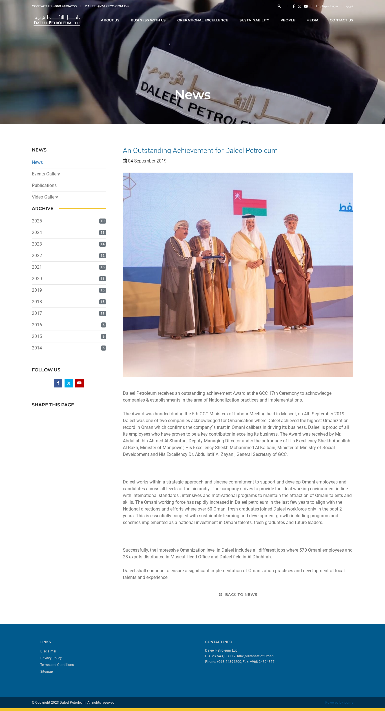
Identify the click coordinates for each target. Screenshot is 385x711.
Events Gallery (46, 174)
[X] (299, 6)
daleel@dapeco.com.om (107, 6)
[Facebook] (294, 6)
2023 (37, 244)
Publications (44, 185)
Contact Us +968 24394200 (54, 6)
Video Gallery (45, 197)
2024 (37, 232)
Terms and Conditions (57, 665)
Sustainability (254, 20)
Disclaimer (48, 651)
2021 (37, 267)
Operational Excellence (202, 20)
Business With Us (148, 20)
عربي (349, 6)
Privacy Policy (51, 658)
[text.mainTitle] (56, 20)
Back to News (240, 594)
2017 (37, 313)
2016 (37, 324)
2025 (37, 221)
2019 (37, 290)
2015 (37, 336)
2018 (37, 301)
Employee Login (327, 6)
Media (312, 20)
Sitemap (46, 672)
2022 (37, 255)
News (37, 162)
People (287, 20)
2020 (37, 278)
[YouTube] (305, 6)
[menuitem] (114, 651)
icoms (348, 703)
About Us (110, 20)
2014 (37, 348)
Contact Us (341, 20)
